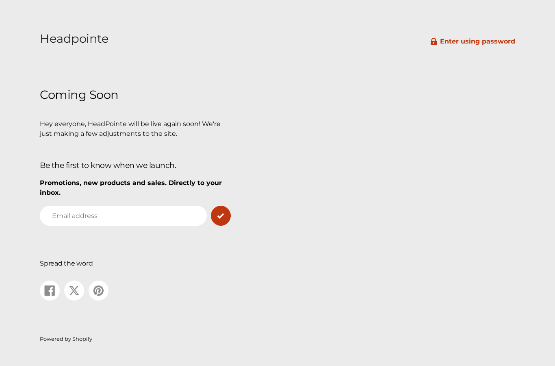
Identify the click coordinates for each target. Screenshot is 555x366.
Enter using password (477, 41)
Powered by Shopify (66, 339)
